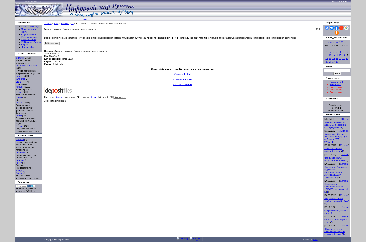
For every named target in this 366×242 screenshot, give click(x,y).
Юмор (19, 97)
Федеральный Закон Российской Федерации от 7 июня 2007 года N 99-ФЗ (335, 138)
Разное (19, 126)
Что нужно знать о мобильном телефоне (334, 159)
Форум (24, 44)
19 (330, 58)
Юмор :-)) (20, 170)
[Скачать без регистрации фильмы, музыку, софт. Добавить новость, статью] (39, 16)
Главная (84, 19)
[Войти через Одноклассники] (337, 33)
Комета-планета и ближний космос (333, 149)
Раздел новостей (29, 37)
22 (340, 58)
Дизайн (19, 102)
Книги (19, 76)
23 (72, 23)
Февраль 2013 (336, 42)
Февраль (65, 23)
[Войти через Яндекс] (341, 28)
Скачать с (182, 74)
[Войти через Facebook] (336, 28)
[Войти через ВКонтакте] (332, 28)
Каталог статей (28, 39)
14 (337, 55)
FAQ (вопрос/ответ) (31, 42)
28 (337, 62)
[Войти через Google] (346, 27)
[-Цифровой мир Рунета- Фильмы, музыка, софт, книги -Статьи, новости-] (99, 16)
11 (327, 55)
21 (337, 58)
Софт (18, 81)
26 (330, 62)
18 (327, 58)
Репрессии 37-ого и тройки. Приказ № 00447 (336, 199)
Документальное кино (26, 65)
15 (340, 55)
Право (19, 162)
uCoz (315, 239)
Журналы (20, 79)
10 (347, 52)
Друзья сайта (27, 47)
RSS (348, 1)
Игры (18, 92)
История (20, 160)
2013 (56, 23)
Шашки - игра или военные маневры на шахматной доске (334, 231)
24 (347, 58)
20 (333, 58)
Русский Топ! (336, 82)
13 (333, 55)
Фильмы (20, 58)
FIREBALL (335, 84)
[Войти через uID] (327, 28)
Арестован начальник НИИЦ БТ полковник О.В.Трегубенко (335, 125)
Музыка (19, 87)
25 (327, 62)
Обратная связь (28, 34)
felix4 (93, 97)
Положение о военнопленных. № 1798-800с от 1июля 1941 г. (336, 188)
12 (330, 55)
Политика (20, 152)
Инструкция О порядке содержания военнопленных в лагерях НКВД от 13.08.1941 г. (335, 172)
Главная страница (30, 26)
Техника (20, 139)
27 (333, 62)
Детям (19, 115)
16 (343, 55)
